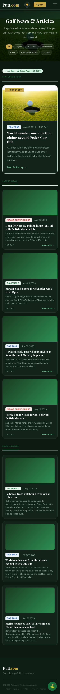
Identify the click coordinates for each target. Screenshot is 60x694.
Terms (43, 689)
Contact (17, 689)
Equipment (47, 46)
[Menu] (55, 5)
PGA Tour (32, 46)
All (9, 46)
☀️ (27, 4)
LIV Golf (46, 52)
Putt (10, 5)
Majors (19, 46)
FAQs (26, 689)
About (8, 689)
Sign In (39, 4)
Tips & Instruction (29, 52)
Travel (13, 52)
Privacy (34, 689)
